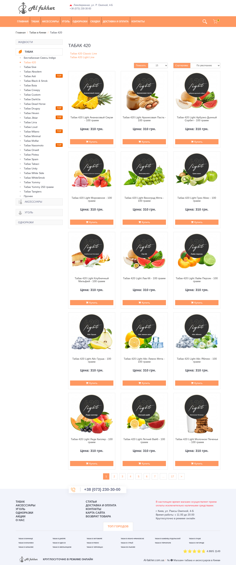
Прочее (28, 196)
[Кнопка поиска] (204, 21)
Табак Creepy (32, 90)
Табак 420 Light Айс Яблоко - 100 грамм (197, 360)
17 (172, 476)
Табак (35, 21)
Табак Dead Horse (35, 103)
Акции (20, 516)
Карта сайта (95, 512)
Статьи (91, 501)
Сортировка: (181, 65)
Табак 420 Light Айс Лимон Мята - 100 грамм (144, 360)
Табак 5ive (30, 67)
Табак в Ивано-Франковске (132, 539)
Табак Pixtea (31, 154)
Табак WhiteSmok (34, 177)
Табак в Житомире (94, 539)
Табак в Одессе (59, 543)
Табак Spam (31, 159)
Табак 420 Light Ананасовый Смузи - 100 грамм (91, 119)
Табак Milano (31, 131)
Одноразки (80, 21)
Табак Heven (31, 113)
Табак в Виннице (25, 539)
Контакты (138, 21)
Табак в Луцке (195, 539)
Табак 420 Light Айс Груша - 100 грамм (91, 360)
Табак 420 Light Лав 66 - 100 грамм (144, 278)
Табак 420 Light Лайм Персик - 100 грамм (197, 279)
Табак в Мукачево (26, 543)
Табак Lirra (30, 122)
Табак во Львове (128, 547)
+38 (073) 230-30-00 (80, 8)
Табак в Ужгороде (196, 543)
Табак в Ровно (93, 543)
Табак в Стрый (127, 543)
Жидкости (25, 42)
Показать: (141, 65)
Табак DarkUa (32, 99)
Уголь (66, 21)
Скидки (95, 21)
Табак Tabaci (31, 163)
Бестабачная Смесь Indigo (40, 57)
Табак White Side (34, 173)
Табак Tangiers (32, 191)
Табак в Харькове (25, 547)
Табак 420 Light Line (82, 57)
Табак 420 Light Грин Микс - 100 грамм (196, 199)
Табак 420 (30, 62)
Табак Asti (30, 76)
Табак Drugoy (32, 108)
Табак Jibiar (31, 117)
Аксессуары (50, 21)
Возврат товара (98, 516)
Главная (22, 21)
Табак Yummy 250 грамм (39, 186)
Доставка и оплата (116, 21)
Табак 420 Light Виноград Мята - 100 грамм (144, 199)
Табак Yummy (32, 182)
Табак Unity (30, 168)
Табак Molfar (31, 140)
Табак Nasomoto (34, 145)
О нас (20, 520)
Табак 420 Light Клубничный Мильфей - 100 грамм (92, 279)
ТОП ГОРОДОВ (118, 526)
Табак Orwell (31, 150)
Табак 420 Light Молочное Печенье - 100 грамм (196, 440)
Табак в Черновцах (95, 547)
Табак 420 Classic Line (83, 53)
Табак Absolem (33, 71)
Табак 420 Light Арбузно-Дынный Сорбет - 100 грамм (197, 119)
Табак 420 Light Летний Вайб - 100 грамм (144, 440)
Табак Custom (32, 94)
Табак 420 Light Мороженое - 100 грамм (92, 199)
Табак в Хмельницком (62, 547)
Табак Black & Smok (36, 80)
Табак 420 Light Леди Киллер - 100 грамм (92, 440)
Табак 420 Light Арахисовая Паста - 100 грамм (144, 119)
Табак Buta (30, 85)
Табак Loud (30, 126)
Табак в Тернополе (163, 543)
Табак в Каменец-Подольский (168, 539)
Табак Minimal (32, 136)
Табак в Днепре (59, 539)
